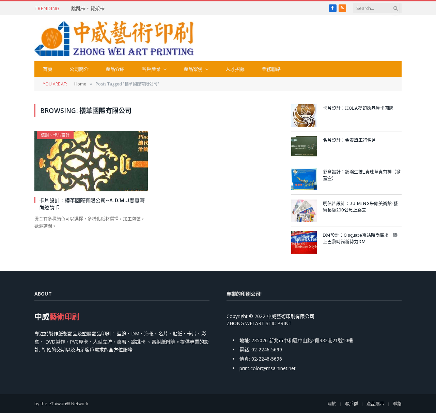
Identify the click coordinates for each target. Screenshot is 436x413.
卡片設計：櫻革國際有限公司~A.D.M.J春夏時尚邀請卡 (92, 203)
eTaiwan (57, 403)
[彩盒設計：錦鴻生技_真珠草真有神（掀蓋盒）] (304, 179)
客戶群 (351, 403)
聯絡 (397, 403)
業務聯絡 (271, 69)
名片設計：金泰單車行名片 (349, 140)
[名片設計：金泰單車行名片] (304, 147)
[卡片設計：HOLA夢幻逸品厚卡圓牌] (304, 115)
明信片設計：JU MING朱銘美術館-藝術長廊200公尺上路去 (360, 206)
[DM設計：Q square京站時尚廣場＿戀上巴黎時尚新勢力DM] (304, 242)
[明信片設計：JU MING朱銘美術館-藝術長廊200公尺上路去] (304, 211)
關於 (331, 403)
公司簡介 (79, 69)
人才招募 (235, 69)
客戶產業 (151, 69)
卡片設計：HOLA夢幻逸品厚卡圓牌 (358, 108)
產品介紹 (115, 69)
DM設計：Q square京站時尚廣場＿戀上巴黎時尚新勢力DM (360, 238)
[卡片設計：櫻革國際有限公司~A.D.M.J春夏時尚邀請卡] (91, 161)
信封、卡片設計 (55, 135)
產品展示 (375, 403)
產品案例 (193, 69)
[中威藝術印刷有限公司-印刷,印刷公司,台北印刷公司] (114, 38)
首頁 (47, 69)
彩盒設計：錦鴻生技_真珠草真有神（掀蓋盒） (362, 175)
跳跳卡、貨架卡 (88, 8)
